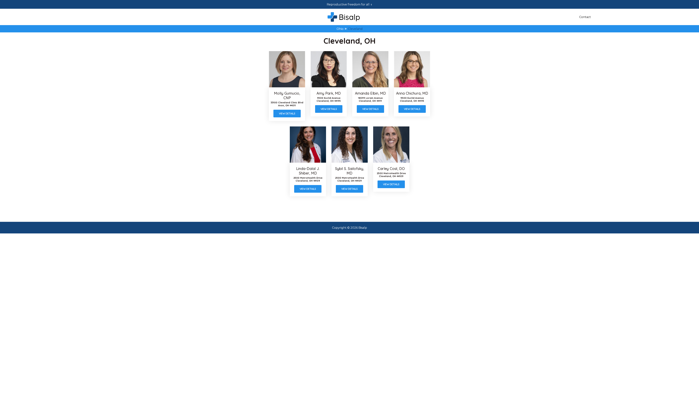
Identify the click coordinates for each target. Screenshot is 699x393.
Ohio (340, 29)
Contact (585, 17)
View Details (287, 113)
